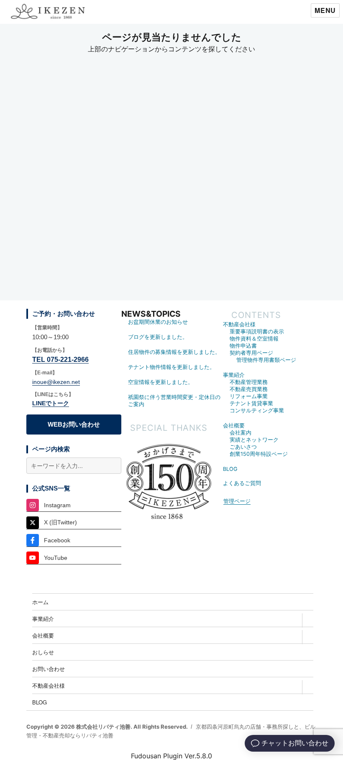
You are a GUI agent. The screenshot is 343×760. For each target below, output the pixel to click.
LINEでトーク (50, 403)
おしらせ (43, 652)
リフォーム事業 (249, 396)
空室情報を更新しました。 (160, 382)
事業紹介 (234, 375)
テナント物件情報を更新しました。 (171, 367)
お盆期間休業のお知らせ (158, 322)
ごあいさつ (243, 447)
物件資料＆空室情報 (254, 339)
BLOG (230, 469)
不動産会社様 (239, 324)
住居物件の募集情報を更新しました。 (174, 352)
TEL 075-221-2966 (60, 359)
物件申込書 (243, 346)
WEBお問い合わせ (74, 424)
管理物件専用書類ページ (266, 360)
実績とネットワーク (254, 440)
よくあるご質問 (242, 483)
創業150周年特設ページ (259, 454)
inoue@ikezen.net (56, 382)
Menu (325, 10)
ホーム (40, 602)
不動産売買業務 (249, 389)
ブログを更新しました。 (158, 337)
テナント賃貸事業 (251, 403)
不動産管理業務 (249, 382)
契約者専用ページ (251, 353)
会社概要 (234, 425)
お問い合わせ (48, 669)
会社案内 (240, 433)
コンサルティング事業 (257, 410)
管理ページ (237, 501)
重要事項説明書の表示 (257, 331)
